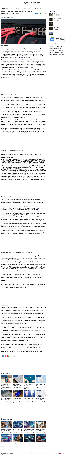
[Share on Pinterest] (38, 13)
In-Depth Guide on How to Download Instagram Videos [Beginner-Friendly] (56, 50)
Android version (40, 208)
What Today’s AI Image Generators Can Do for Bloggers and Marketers (6, 430)
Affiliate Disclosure (50, 453)
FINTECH (21, 4)
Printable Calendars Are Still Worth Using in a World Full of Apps (40, 430)
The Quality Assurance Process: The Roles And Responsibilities (56, 48)
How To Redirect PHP (56, 28)
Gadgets (48, 4)
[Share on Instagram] (5, 356)
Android (21, 57)
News (24, 6)
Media (54, 4)
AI (7, 4)
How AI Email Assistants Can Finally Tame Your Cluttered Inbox (29, 430)
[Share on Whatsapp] (40, 13)
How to (33, 4)
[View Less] (45, 13)
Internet (60, 4)
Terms (36, 453)
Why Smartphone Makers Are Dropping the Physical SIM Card (29, 444)
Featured (19, 6)
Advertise (25, 453)
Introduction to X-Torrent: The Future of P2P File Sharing (57, 23)
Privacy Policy (42, 453)
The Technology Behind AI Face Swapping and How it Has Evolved (17, 430)
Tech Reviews (40, 4)
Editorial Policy (31, 452)
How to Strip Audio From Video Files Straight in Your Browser (6, 444)
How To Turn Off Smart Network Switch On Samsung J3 (6, 399)
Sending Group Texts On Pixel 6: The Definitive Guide (57, 19)
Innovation (11, 6)
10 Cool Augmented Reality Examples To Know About (57, 14)
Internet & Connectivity (5, 17)
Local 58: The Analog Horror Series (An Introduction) (57, 32)
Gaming (27, 4)
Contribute (19, 453)
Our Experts (25, 452)
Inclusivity (38, 452)
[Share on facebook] (35, 13)
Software (4, 6)
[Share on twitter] (37, 13)
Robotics (16, 4)
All (28, 6)
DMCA (18, 454)
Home (4, 4)
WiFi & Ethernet (12, 17)
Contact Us (31, 453)
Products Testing (45, 452)
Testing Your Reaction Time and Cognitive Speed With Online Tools (18, 444)
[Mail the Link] (43, 13)
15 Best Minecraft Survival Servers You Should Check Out (56, 54)
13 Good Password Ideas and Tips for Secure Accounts (56, 52)
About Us (18, 452)
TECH (11, 4)
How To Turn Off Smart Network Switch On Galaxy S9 (17, 399)
